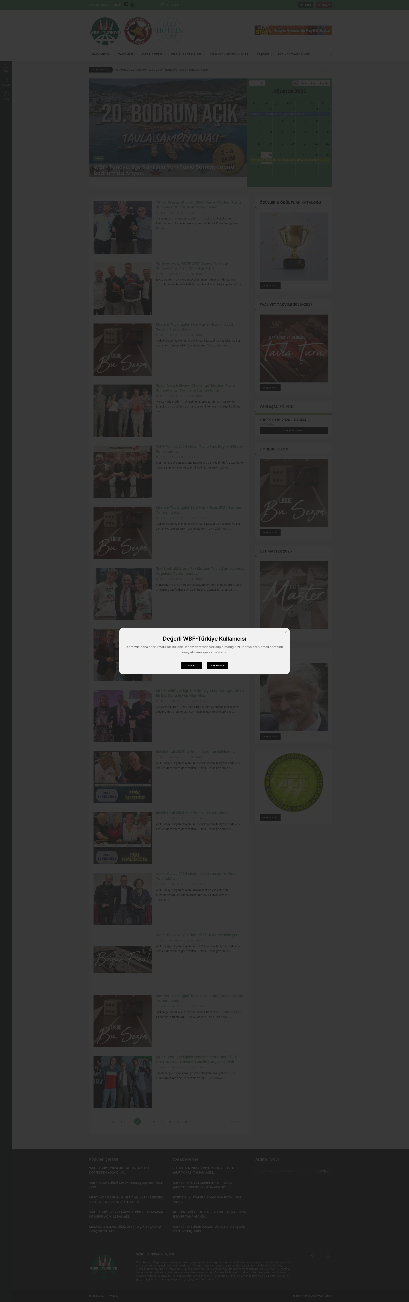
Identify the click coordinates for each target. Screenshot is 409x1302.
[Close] (285, 632)
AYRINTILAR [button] (217, 665)
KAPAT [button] (192, 665)
